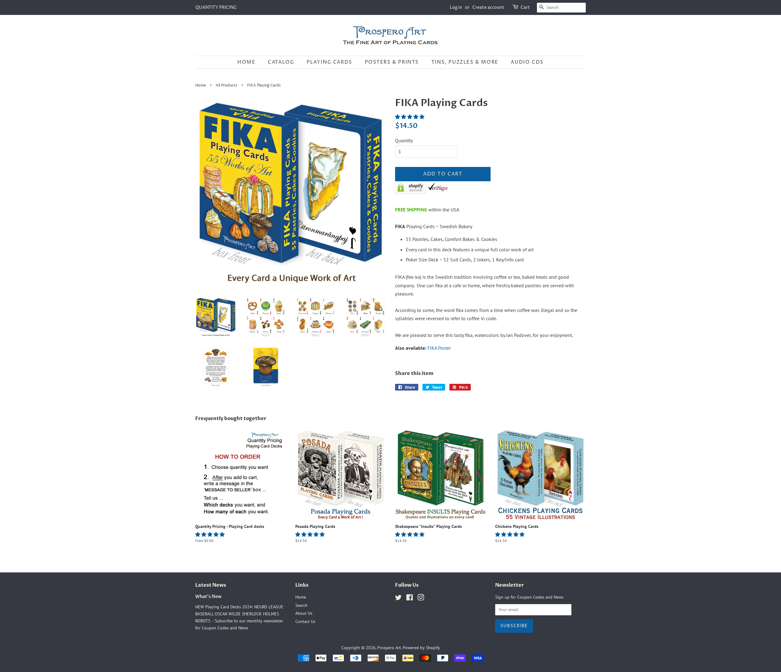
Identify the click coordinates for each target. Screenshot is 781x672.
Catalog (281, 62)
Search (301, 605)
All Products (226, 85)
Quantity (404, 140)
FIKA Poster (439, 348)
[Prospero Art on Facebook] (409, 598)
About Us (303, 613)
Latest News (210, 585)
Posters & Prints (392, 62)
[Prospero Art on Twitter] (398, 598)
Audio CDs (527, 62)
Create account (488, 7)
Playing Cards (329, 62)
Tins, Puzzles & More (464, 62)
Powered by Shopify (421, 647)
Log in (456, 7)
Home (246, 62)
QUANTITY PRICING (216, 7)
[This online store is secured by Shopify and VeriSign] (421, 192)
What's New (208, 596)
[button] (410, 117)
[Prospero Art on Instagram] (420, 598)
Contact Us (305, 621)
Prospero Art (389, 647)
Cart (525, 7)
